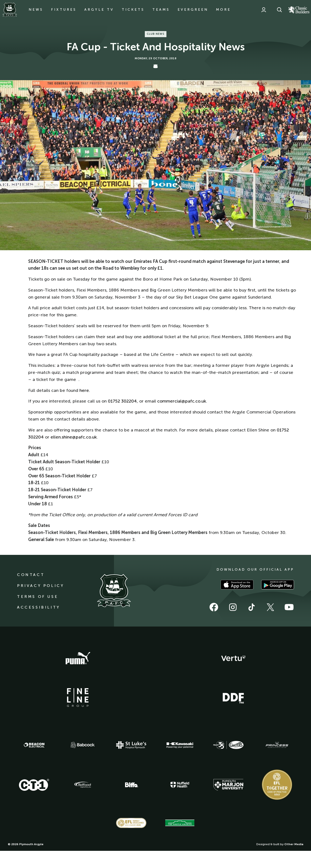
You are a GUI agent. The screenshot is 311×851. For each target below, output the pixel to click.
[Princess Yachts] (277, 745)
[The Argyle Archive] (180, 822)
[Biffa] (131, 785)
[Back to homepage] (9, 9)
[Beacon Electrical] (34, 745)
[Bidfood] (83, 785)
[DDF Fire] (233, 697)
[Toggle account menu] (264, 9)
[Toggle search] (279, 9)
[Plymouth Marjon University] (228, 785)
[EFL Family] (131, 823)
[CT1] (34, 785)
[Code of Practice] (277, 785)
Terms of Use (37, 596)
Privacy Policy (40, 585)
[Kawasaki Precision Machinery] (180, 745)
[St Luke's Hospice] (131, 745)
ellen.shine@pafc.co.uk (74, 437)
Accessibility (38, 607)
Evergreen (193, 10)
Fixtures (64, 10)
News (36, 10)
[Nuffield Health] (180, 785)
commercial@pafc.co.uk (181, 401)
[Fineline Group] (78, 697)
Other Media (293, 844)
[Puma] (78, 658)
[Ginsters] (228, 745)
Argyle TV (99, 10)
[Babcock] (83, 745)
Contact (30, 574)
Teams (161, 10)
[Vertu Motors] (233, 658)
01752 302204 (122, 401)
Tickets (133, 10)
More (223, 10)
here (84, 390)
